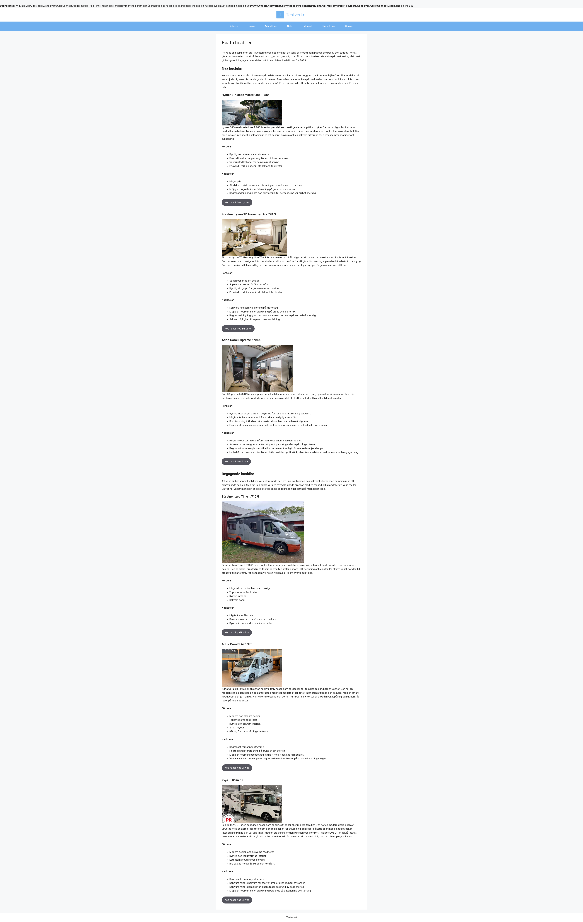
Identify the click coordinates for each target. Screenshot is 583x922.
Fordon (251, 26)
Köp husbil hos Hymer (237, 202)
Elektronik (307, 26)
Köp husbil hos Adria (236, 461)
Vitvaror (234, 26)
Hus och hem (328, 26)
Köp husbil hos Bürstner (238, 328)
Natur (290, 26)
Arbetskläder (271, 26)
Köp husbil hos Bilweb (237, 767)
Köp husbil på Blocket (237, 632)
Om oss (349, 26)
